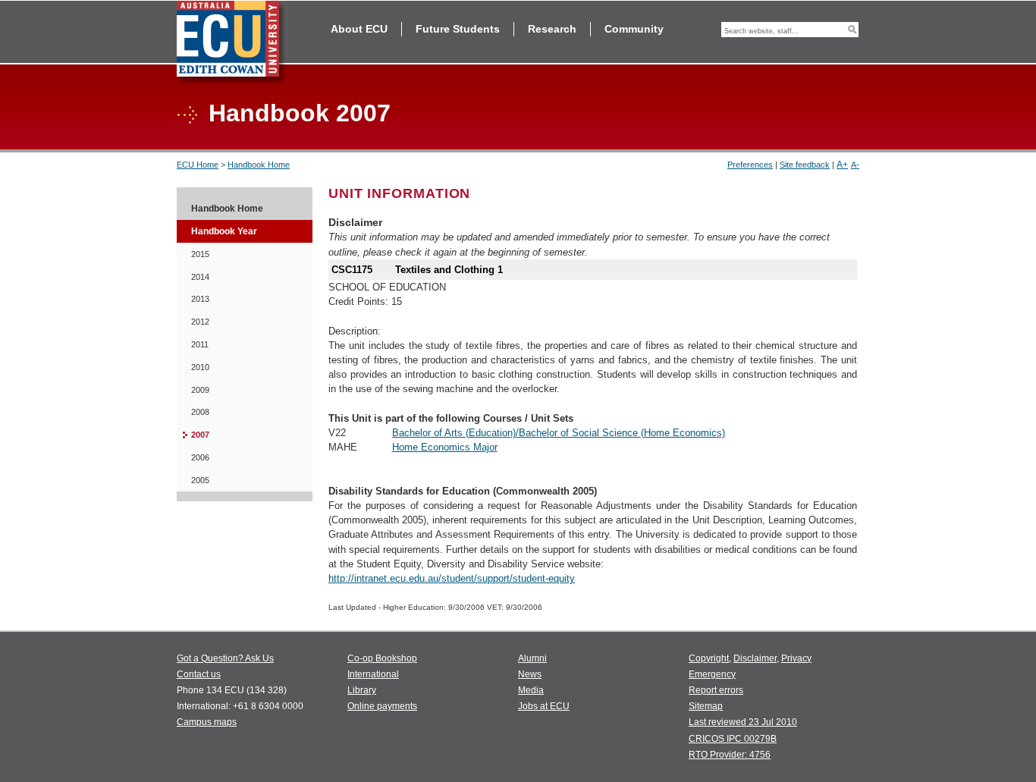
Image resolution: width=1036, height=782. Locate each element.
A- (855, 164)
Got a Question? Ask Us (225, 658)
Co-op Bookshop (382, 658)
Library (361, 690)
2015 (200, 254)
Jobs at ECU (544, 706)
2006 (200, 457)
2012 (200, 321)
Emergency (712, 674)
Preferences (750, 164)
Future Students (458, 29)
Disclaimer (755, 658)
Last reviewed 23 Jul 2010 (743, 722)
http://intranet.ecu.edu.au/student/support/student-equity (451, 578)
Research (552, 29)
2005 (200, 480)
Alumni (532, 658)
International (373, 674)
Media (531, 690)
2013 (200, 298)
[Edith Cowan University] (232, 43)
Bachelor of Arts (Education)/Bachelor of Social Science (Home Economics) (558, 432)
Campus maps (207, 722)
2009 (200, 389)
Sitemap (706, 706)
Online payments (382, 706)
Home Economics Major (445, 447)
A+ (842, 164)
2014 (200, 276)
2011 (200, 344)
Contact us (199, 674)
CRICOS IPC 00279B (733, 738)
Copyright (709, 658)
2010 (200, 367)
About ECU (359, 29)
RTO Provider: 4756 (730, 754)
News (530, 674)
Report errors (716, 690)
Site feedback (805, 164)
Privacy (796, 658)
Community (634, 29)
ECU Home (197, 164)
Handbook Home (259, 164)
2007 (200, 434)
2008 (200, 411)
